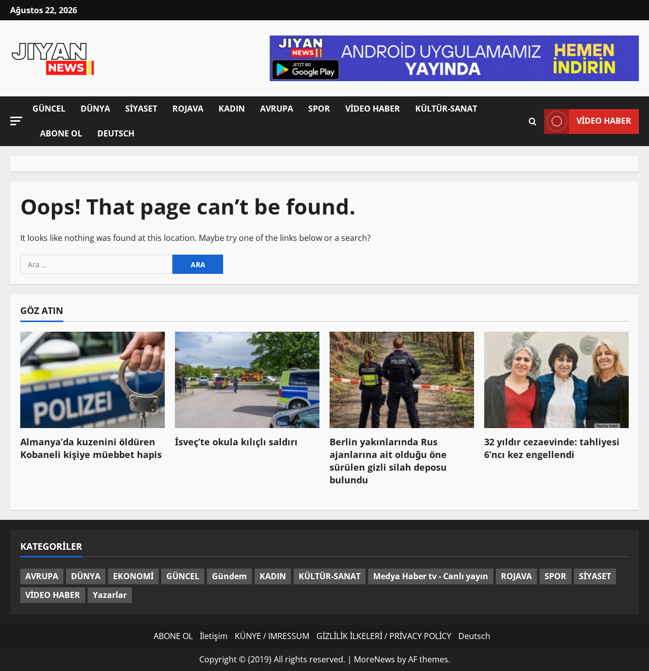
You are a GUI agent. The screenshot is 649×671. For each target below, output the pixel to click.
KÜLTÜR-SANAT (446, 108)
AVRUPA (276, 108)
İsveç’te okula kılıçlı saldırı (236, 442)
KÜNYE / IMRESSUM (272, 636)
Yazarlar (110, 595)
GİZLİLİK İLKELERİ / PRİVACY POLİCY (383, 636)
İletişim (214, 636)
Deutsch (115, 133)
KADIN (232, 108)
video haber (603, 120)
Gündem (229, 576)
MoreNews (374, 659)
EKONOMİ (133, 576)
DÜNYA (95, 108)
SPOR (319, 108)
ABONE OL (61, 133)
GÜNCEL (48, 108)
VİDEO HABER (372, 108)
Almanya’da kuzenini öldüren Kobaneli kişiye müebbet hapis (91, 448)
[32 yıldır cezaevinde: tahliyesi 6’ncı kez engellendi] (556, 380)
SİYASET (141, 108)
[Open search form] (532, 121)
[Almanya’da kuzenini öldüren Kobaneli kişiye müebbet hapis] (92, 380)
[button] (16, 121)
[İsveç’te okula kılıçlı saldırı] (247, 380)
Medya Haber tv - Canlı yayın (430, 576)
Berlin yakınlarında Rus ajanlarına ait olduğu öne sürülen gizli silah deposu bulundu (388, 461)
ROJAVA (187, 108)
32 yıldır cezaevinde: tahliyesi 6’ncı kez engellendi (552, 448)
